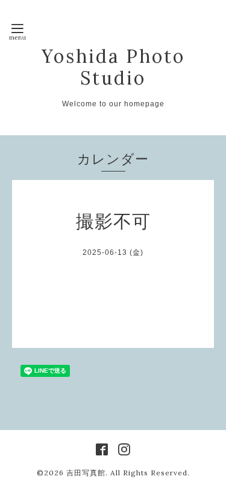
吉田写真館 (85, 472)
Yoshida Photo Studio (113, 67)
